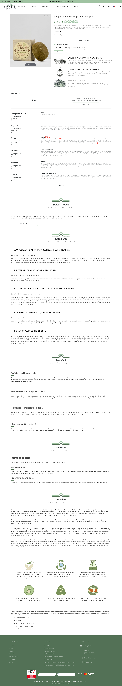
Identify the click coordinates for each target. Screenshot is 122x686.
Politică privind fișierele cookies (53, 656)
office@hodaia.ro (18, 1)
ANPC (82, 681)
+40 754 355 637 (6, 1)
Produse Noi (12, 659)
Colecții (11, 651)
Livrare (46, 645)
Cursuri (11, 662)
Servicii (11, 648)
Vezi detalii (57, 31)
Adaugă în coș (84, 40)
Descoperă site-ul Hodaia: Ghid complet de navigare (59, 665)
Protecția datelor (49, 648)
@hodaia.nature (88, 662)
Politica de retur (49, 659)
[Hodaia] (8, 6)
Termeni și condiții (50, 651)
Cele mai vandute (14, 656)
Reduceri (11, 654)
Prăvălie (11, 645)
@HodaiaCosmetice (90, 658)
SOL (86, 681)
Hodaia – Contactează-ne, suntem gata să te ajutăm (59, 662)
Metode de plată (49, 654)
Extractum (47, 16)
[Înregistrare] (104, 6)
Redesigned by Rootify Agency (61, 683)
